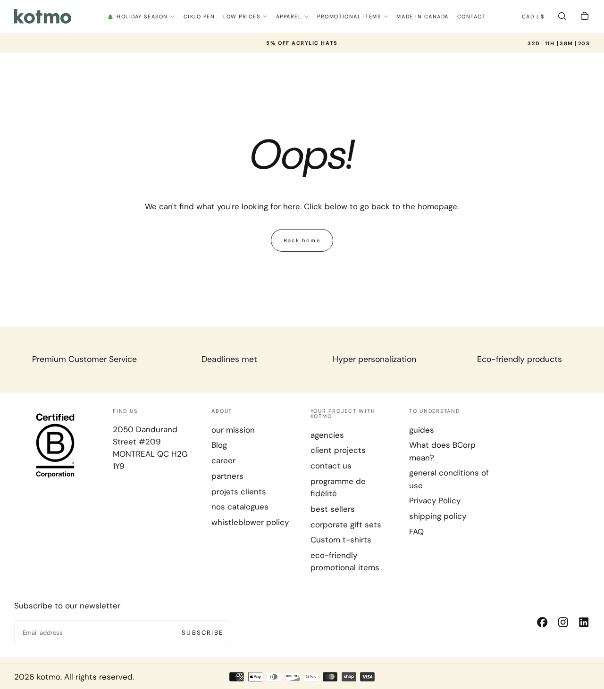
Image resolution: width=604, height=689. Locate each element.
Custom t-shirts (340, 539)
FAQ (416, 531)
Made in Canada (422, 16)
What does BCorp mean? (442, 451)
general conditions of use (449, 479)
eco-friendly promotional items (344, 561)
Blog (219, 445)
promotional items (349, 16)
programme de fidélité (338, 487)
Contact (471, 16)
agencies (327, 435)
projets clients (238, 491)
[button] (533, 17)
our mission (233, 430)
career (223, 460)
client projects (338, 450)
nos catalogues (239, 506)
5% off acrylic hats (301, 43)
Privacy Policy (435, 500)
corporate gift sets (345, 524)
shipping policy (437, 516)
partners (227, 476)
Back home (302, 241)
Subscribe (202, 633)
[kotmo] (55, 445)
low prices (241, 16)
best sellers (332, 509)
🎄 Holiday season (137, 16)
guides (421, 430)
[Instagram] (563, 622)
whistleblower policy (250, 522)
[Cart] (584, 17)
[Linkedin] (584, 622)
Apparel (289, 16)
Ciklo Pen (199, 16)
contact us (331, 465)
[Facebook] (542, 622)
